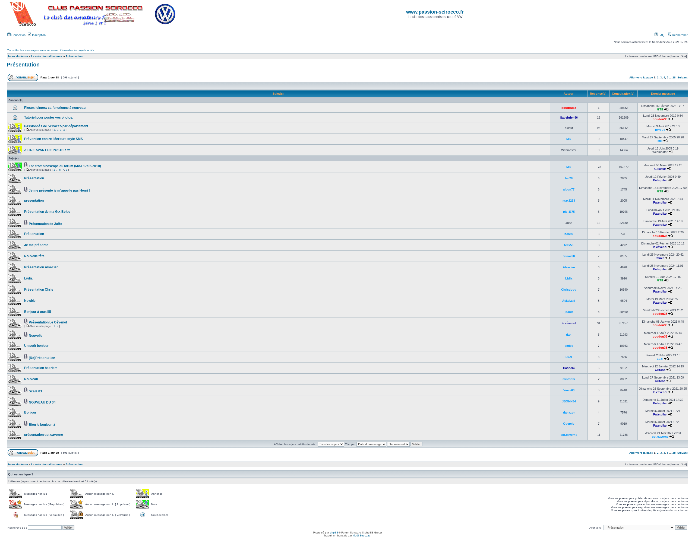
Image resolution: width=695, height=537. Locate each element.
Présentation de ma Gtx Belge (47, 212)
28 (674, 77)
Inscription (38, 35)
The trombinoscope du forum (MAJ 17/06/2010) (65, 166)
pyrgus (660, 129)
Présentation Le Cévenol (48, 322)
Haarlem (569, 368)
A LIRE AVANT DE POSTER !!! (47, 150)
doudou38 (568, 107)
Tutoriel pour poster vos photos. (48, 117)
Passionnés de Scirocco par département (56, 126)
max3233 (569, 200)
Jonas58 (569, 256)
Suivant (682, 77)
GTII (660, 109)
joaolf (569, 311)
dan (568, 334)
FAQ (661, 35)
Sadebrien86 (569, 117)
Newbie (30, 301)
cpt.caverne (569, 434)
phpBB (334, 532)
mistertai (569, 379)
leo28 (569, 178)
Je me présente (36, 245)
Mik (568, 139)
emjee (569, 345)
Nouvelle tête (34, 256)
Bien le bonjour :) (42, 425)
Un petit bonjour (36, 346)
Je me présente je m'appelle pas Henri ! (59, 190)
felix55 (568, 245)
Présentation (74, 56)
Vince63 (568, 390)
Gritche (660, 369)
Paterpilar (660, 180)
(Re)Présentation (42, 358)
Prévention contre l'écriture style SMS (53, 139)
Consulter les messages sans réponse (32, 50)
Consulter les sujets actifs (77, 50)
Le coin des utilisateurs (46, 56)
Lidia (568, 278)
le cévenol (660, 247)
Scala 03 (35, 391)
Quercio (568, 423)
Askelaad (568, 300)
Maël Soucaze (362, 535)
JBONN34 (569, 401)
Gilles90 (660, 168)
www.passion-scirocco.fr (435, 12)
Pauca (660, 258)
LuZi (569, 356)
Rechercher (679, 35)
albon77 (568, 189)
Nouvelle (35, 336)
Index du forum (18, 56)
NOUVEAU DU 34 (42, 402)
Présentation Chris (38, 289)
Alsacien (569, 267)
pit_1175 (569, 211)
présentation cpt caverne (43, 435)
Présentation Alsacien (41, 267)
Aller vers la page (641, 77)
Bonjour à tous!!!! (37, 312)
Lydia (28, 278)
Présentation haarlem (41, 368)
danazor (569, 412)
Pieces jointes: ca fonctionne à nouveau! (55, 108)
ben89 (568, 234)
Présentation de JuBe (45, 224)
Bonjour (30, 412)
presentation (34, 200)
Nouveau (31, 379)
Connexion (18, 35)
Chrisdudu (568, 289)
